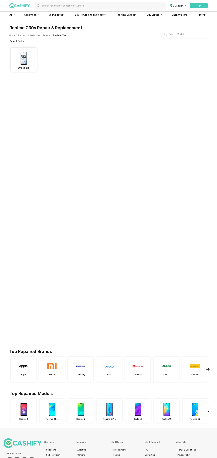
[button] (199, 5)
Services (49, 442)
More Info (181, 442)
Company (80, 442)
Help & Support (151, 442)
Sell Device (118, 442)
